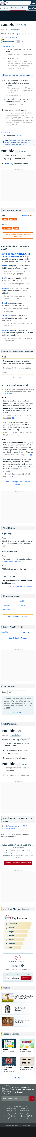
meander (15, 256)
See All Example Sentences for (18, 482)
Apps (25, 1106)
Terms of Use (24, 1110)
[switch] (10, 41)
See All (17, 1078)
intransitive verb (7, 46)
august (16, 965)
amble (5, 601)
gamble (6, 605)
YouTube (21, 1116)
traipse (6, 256)
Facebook (7, 1116)
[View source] (13, 418)
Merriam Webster (7, 1090)
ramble (20, 254)
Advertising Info (12, 1108)
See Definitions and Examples (17, 969)
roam (13, 254)
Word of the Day (18, 962)
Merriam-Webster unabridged (18, 863)
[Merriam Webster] (18, 957)
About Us (17, 1106)
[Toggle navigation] (33, 2)
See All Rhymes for (17, 616)
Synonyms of (9, 37)
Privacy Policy (12, 1110)
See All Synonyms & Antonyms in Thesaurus (18, 235)
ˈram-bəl (13, 29)
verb (23, 24)
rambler (26, 632)
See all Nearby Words (17, 638)
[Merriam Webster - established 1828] (2, 2)
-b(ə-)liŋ (25, 739)
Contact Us (24, 1108)
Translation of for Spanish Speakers (15, 827)
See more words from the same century (17, 586)
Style (4, 692)
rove (27, 254)
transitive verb (6, 132)
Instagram (29, 1116)
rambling (9, 164)
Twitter (14, 1116)
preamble (7, 610)
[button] (18, 8)
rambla (5, 632)
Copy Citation (19, 712)
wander (6, 254)
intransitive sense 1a (12, 561)
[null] (22, 965)
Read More (8, 394)
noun (24, 151)
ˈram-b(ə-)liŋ (26, 34)
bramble (21, 601)
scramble (21, 605)
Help (10, 1106)
